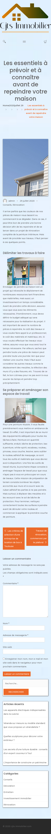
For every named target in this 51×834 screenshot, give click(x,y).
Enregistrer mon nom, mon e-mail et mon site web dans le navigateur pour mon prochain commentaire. (25, 663)
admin (11, 201)
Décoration (9, 786)
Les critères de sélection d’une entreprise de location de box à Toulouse (13, 539)
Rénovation (19, 205)
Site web (7, 647)
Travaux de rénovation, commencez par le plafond (38, 536)
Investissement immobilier (17, 798)
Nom (6, 623)
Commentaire (10, 583)
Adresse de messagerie (15, 635)
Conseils (7, 205)
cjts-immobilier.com (21, 826)
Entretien (8, 792)
